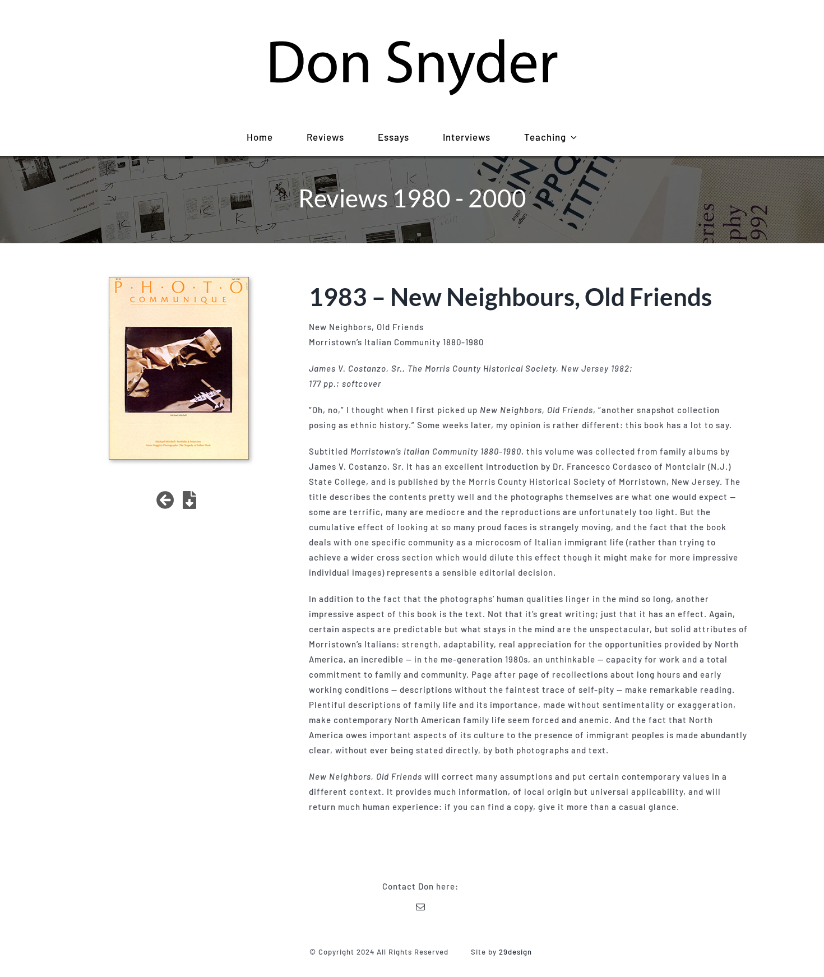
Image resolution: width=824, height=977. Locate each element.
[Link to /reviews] (165, 500)
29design (515, 951)
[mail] (420, 906)
